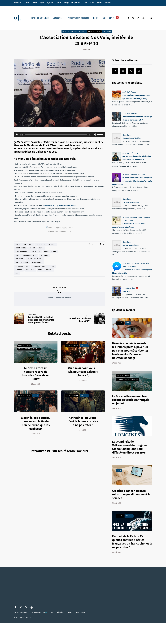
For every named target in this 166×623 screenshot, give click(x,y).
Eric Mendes (35, 251)
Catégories (57, 18)
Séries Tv (84, 345)
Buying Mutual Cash (130, 245)
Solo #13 (126, 291)
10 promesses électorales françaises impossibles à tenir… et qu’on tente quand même (132, 181)
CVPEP (41, 248)
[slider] (100, 134)
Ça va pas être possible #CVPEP (74, 31)
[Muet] (95, 134)
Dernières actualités (40, 18)
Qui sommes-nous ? (21, 612)
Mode (92, 3)
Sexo (85, 3)
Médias (134, 113)
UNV (17, 273)
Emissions (107, 31)
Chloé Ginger (21, 248)
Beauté (99, 3)
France (27, 3)
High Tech (50, 3)
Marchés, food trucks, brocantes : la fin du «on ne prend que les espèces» (35, 423)
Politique (141, 174)
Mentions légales (57, 612)
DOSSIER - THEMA (94, 31)
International (17, 3)
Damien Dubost (21, 251)
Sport (42, 3)
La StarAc (44, 255)
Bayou (18, 244)
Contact (69, 612)
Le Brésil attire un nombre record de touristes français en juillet (130, 399)
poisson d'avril (39, 266)
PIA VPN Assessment (130, 202)
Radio (95, 18)
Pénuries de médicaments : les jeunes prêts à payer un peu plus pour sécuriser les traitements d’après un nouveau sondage (130, 351)
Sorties (59, 3)
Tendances (131, 266)
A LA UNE (126, 92)
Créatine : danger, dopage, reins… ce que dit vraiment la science (131, 494)
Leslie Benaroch (22, 262)
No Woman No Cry (22, 266)
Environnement (144, 217)
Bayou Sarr (28, 244)
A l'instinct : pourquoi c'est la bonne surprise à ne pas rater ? (83, 421)
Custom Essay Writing (131, 138)
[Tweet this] (103, 244)
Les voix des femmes (35, 259)
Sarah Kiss (30, 270)
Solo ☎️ (135, 288)
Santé (128, 323)
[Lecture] (17, 134)
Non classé (126, 135)
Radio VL (19, 270)
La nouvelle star (30, 255)
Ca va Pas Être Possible (46, 244)
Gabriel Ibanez (50, 251)
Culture (35, 3)
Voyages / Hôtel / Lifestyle (72, 3)
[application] (59, 134)
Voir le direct (110, 18)
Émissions (108, 3)
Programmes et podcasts (78, 18)
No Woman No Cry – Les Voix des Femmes (60, 205)
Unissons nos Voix (45, 270)
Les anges (19, 259)
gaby (17, 255)
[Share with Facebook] (100, 244)
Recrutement (80, 612)
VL (59, 291)
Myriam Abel (37, 262)
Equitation (121, 421)
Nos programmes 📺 (39, 612)
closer (32, 248)
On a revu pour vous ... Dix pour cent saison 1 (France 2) (83, 371)
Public (51, 266)
